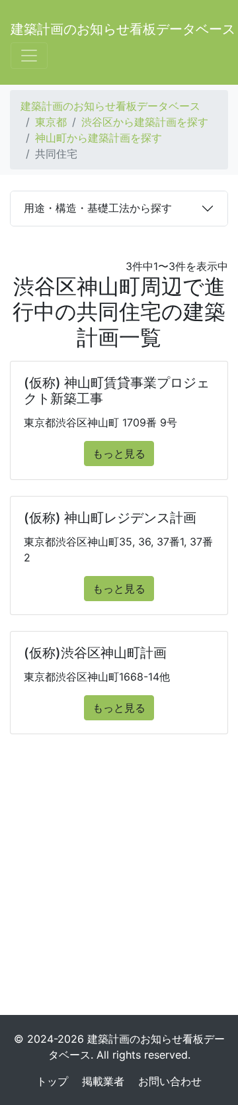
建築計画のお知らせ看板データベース (123, 29)
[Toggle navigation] (29, 55)
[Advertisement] (119, 880)
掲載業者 (103, 1081)
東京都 (51, 121)
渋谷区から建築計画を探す (144, 121)
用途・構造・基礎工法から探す (98, 208)
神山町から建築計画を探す (98, 137)
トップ (52, 1081)
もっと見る (119, 453)
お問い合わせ (170, 1081)
